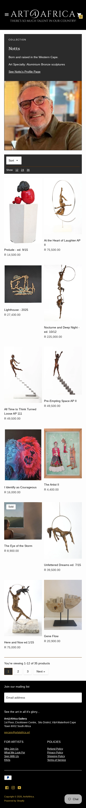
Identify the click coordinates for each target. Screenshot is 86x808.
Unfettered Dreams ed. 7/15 (62, 565)
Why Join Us (11, 748)
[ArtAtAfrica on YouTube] (19, 787)
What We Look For (14, 752)
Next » (41, 671)
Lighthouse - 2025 (16, 309)
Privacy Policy (55, 752)
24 (22, 170)
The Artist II (51, 484)
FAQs (7, 760)
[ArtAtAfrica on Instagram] (13, 787)
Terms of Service (56, 760)
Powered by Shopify (14, 800)
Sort (11, 160)
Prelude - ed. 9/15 (16, 249)
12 (16, 170)
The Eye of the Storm (18, 545)
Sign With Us (11, 756)
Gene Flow (51, 636)
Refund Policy (55, 748)
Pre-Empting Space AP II (60, 401)
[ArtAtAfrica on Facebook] (7, 787)
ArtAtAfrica (28, 796)
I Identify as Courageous (20, 487)
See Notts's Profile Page (24, 71)
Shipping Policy (56, 756)
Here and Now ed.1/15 (19, 642)
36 (28, 170)
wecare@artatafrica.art (17, 732)
